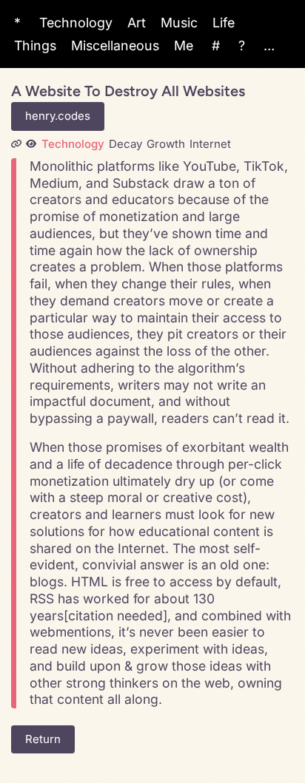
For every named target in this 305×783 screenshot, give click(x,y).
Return (43, 739)
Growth (166, 144)
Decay (125, 144)
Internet (210, 144)
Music (179, 22)
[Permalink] (16, 144)
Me (183, 45)
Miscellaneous (115, 45)
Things (35, 45)
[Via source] (31, 144)
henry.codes (57, 116)
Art (136, 22)
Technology (76, 22)
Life (223, 22)
